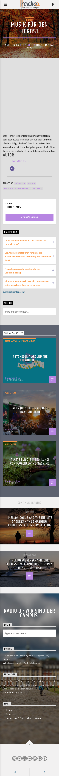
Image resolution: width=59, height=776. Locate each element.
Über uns (10, 714)
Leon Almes (27, 45)
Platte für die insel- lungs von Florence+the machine (30, 461)
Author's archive (29, 217)
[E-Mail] (12, 168)
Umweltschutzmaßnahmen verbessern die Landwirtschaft (25, 242)
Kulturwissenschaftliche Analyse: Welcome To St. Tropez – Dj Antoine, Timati (29, 564)
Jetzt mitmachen (11, 692)
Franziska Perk (12, 429)
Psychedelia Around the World (30, 358)
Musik (29, 20)
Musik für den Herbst (17, 188)
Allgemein (10, 392)
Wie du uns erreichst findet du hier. (20, 663)
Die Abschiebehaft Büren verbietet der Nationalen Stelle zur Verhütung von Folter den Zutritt (28, 256)
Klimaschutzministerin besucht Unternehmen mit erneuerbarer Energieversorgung (27, 283)
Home (9, 710)
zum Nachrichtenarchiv (14, 291)
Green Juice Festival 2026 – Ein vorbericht (30, 410)
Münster (20, 183)
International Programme (20, 341)
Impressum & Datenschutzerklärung (24, 718)
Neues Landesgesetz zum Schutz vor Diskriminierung (22, 270)
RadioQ (37, 188)
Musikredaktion (12, 378)
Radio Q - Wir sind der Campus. (29, 613)
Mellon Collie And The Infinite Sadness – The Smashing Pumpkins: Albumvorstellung (30, 521)
